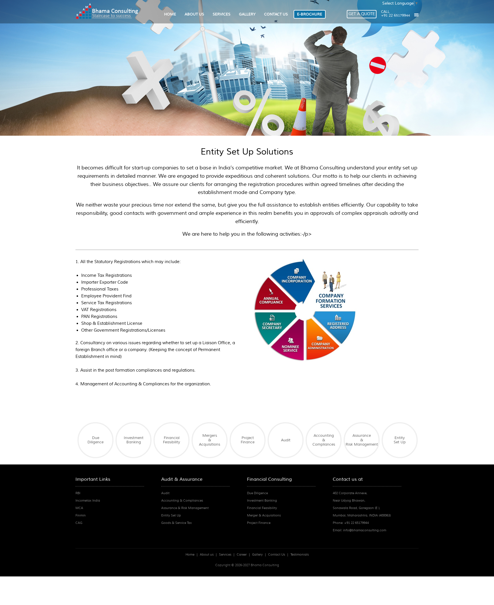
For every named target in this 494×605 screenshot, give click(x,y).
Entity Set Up (400, 440)
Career (242, 554)
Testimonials (299, 554)
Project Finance (247, 440)
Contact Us (276, 14)
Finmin (80, 515)
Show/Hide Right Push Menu (416, 14)
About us (207, 554)
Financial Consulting (269, 479)
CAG (78, 523)
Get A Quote (361, 13)
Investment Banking (134, 440)
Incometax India (87, 500)
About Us (194, 14)
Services (221, 14)
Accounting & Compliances (323, 440)
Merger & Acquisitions (264, 515)
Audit (285, 440)
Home (170, 14)
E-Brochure (309, 14)
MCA (79, 508)
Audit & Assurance (181, 479)
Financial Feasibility (171, 440)
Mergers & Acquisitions (209, 440)
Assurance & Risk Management (362, 440)
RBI (77, 493)
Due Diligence (95, 440)
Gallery (247, 14)
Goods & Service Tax (176, 523)
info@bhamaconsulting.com (364, 530)
